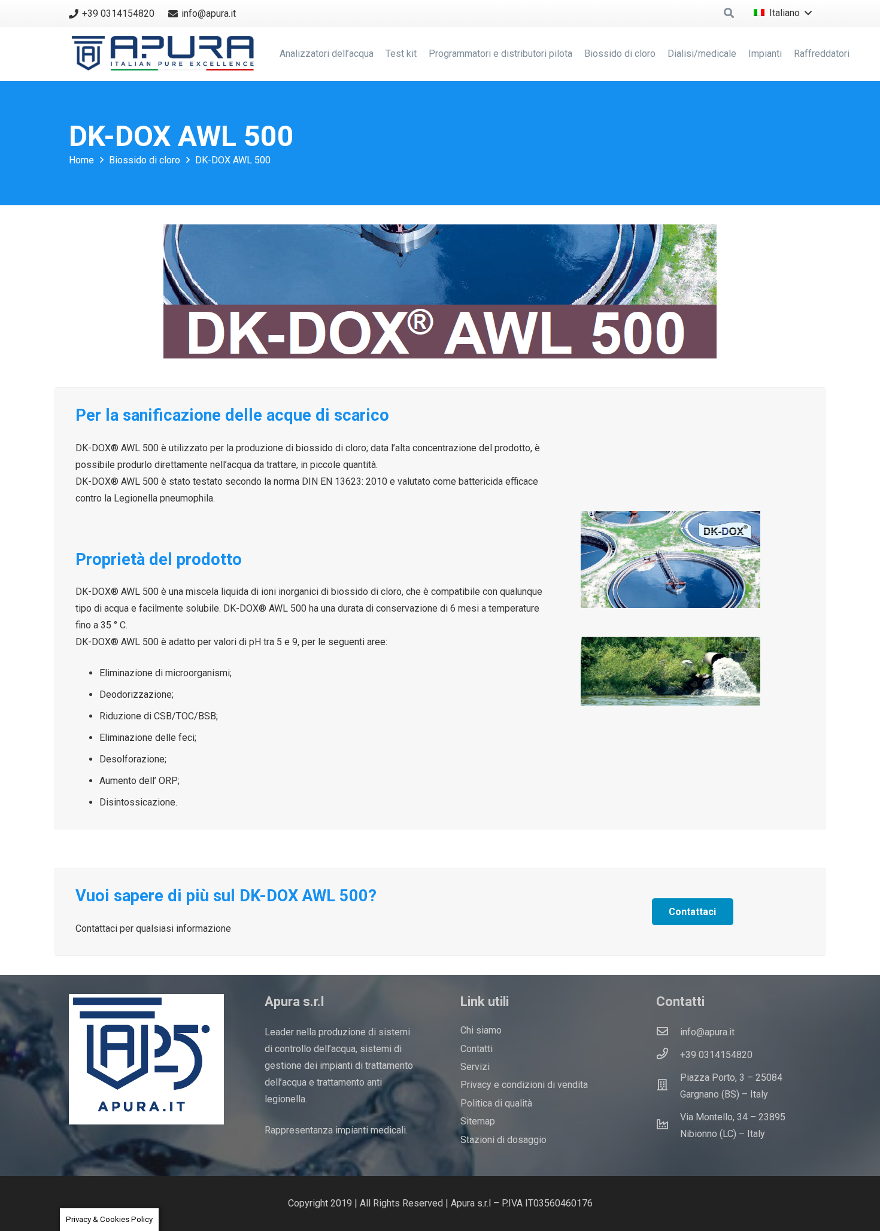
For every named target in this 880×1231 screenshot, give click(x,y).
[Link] (165, 54)
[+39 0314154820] (668, 1055)
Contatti (476, 1048)
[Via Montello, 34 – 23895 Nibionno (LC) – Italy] (668, 1125)
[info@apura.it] (668, 1032)
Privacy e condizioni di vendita (524, 1084)
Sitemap (477, 1121)
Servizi (475, 1066)
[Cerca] (729, 13)
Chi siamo (481, 1030)
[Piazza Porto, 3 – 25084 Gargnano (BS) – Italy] (668, 1086)
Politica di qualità (496, 1103)
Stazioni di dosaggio (503, 1139)
